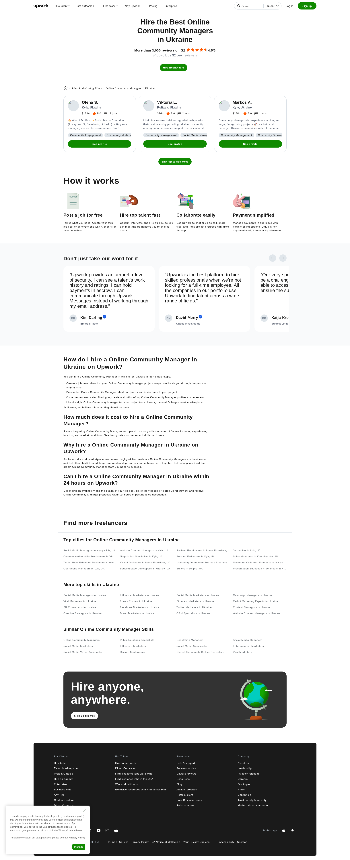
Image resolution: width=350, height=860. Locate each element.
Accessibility (226, 841)
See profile (99, 143)
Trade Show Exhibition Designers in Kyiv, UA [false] (90, 562)
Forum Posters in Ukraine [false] (136, 601)
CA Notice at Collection (166, 841)
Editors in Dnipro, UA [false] (189, 568)
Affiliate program (186, 789)
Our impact (245, 784)
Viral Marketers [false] (242, 652)
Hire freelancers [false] (173, 67)
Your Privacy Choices (199, 841)
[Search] (239, 5)
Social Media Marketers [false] (78, 645)
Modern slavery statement (254, 805)
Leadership (245, 768)
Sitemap (242, 841)
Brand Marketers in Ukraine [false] (137, 613)
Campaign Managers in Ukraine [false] (253, 595)
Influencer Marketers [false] (133, 645)
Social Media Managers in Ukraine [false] (84, 595)
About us (243, 763)
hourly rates (117, 435)
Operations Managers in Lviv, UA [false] (83, 568)
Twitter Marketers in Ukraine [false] (194, 607)
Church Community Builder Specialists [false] (200, 652)
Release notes (185, 805)
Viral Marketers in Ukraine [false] (79, 601)
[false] (65, 88)
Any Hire (59, 794)
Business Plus (62, 789)
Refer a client (184, 794)
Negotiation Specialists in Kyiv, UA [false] (141, 556)
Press (241, 789)
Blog (179, 784)
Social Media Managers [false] (247, 639)
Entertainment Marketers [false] (248, 645)
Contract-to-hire (64, 800)
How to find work (125, 763)
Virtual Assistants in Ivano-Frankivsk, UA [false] (145, 562)
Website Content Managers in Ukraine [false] (257, 613)
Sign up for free (84, 715)
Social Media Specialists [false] (191, 645)
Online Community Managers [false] (81, 639)
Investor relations (248, 773)
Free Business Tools (189, 800)
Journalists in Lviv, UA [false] (246, 550)
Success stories (186, 768)
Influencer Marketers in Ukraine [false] (139, 595)
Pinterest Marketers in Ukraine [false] (195, 601)
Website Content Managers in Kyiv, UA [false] (144, 550)
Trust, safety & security (252, 800)
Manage (78, 846)
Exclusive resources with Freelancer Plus (140, 789)
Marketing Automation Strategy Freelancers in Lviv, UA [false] (203, 562)
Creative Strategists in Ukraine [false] (82, 613)
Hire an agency (63, 778)
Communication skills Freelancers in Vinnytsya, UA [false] (90, 556)
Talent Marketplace (66, 768)
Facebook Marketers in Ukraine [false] (139, 607)
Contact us (244, 794)
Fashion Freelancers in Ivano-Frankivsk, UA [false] (203, 550)
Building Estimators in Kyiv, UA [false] (195, 556)
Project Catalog (63, 773)
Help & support (185, 763)
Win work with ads (126, 784)
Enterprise (60, 784)
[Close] (84, 811)
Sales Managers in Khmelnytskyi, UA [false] (256, 556)
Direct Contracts (125, 768)
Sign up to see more (175, 161)
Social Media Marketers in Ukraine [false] (197, 595)
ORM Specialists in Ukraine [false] (193, 613)
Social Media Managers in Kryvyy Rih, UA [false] (89, 550)
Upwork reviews (186, 773)
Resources (183, 778)
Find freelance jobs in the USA (134, 778)
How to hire (61, 763)
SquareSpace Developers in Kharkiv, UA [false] (145, 568)
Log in (289, 6)
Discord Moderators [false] (132, 652)
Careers (243, 778)
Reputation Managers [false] (189, 639)
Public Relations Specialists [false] (137, 639)
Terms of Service (118, 841)
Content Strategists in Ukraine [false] (252, 607)
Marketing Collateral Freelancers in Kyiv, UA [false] (260, 562)
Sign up (307, 6)
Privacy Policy (140, 841)
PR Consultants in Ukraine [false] (79, 607)
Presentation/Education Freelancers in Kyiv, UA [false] (260, 568)
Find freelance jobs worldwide (133, 773)
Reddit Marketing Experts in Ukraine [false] (255, 601)
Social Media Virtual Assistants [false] (82, 652)
